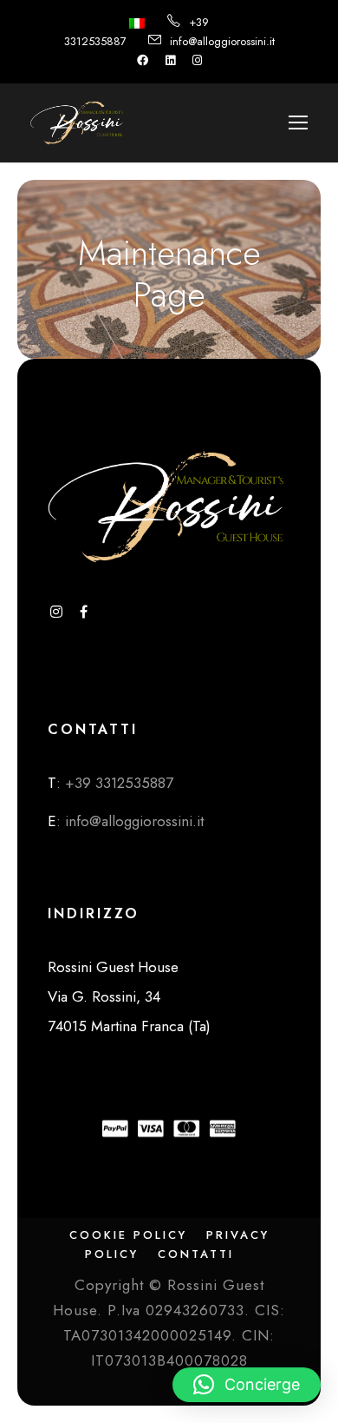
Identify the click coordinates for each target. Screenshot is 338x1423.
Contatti (196, 1254)
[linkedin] (170, 60)
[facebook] (142, 60)
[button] (246, 1384)
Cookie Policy (128, 1235)
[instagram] (197, 60)
